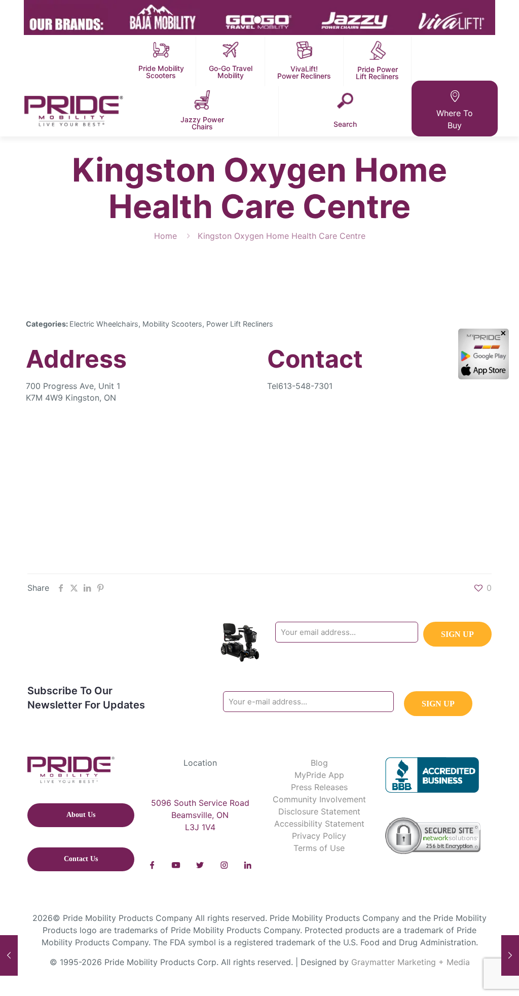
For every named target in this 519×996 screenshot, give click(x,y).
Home (165, 236)
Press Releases (319, 787)
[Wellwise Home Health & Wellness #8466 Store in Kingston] (510, 955)
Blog (319, 763)
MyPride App (319, 775)
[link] (152, 865)
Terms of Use (319, 848)
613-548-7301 (305, 386)
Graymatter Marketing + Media (410, 962)
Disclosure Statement (319, 811)
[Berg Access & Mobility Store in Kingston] (9, 955)
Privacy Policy (319, 836)
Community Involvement (319, 799)
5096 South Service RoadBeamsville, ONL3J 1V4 (200, 815)
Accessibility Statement (319, 824)
